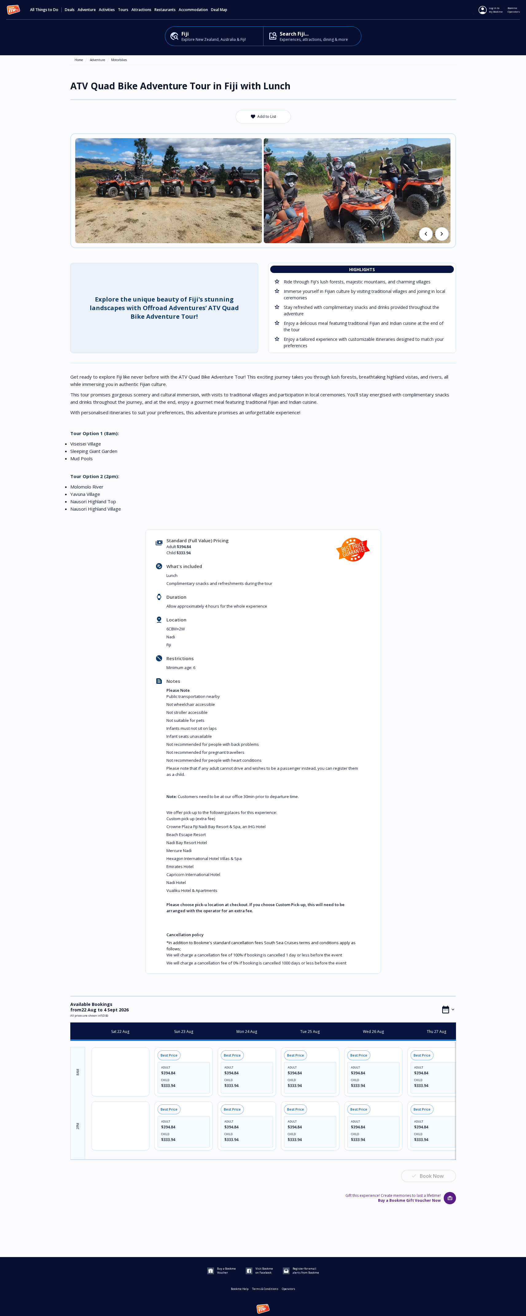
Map (223, 9)
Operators (288, 1289)
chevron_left (426, 234)
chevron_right (442, 234)
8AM (78, 1072)
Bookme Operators (514, 9)
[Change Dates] (448, 1010)
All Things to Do (44, 9)
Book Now (432, 1176)
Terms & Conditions (265, 1289)
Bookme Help (239, 1289)
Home (79, 60)
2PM (78, 1126)
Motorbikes (119, 60)
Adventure (97, 60)
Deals (70, 9)
